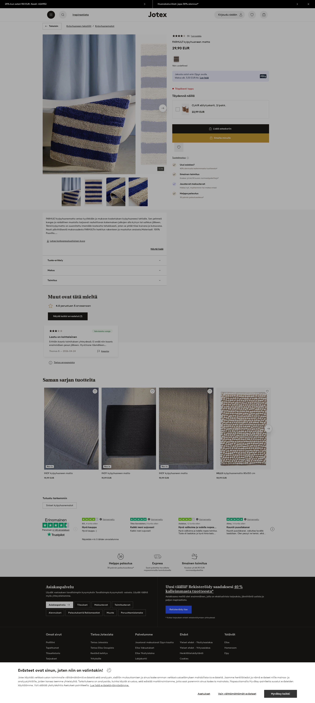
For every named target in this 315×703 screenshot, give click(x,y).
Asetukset (204, 693)
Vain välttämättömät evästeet (237, 693)
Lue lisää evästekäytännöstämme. (109, 685)
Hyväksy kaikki (280, 693)
